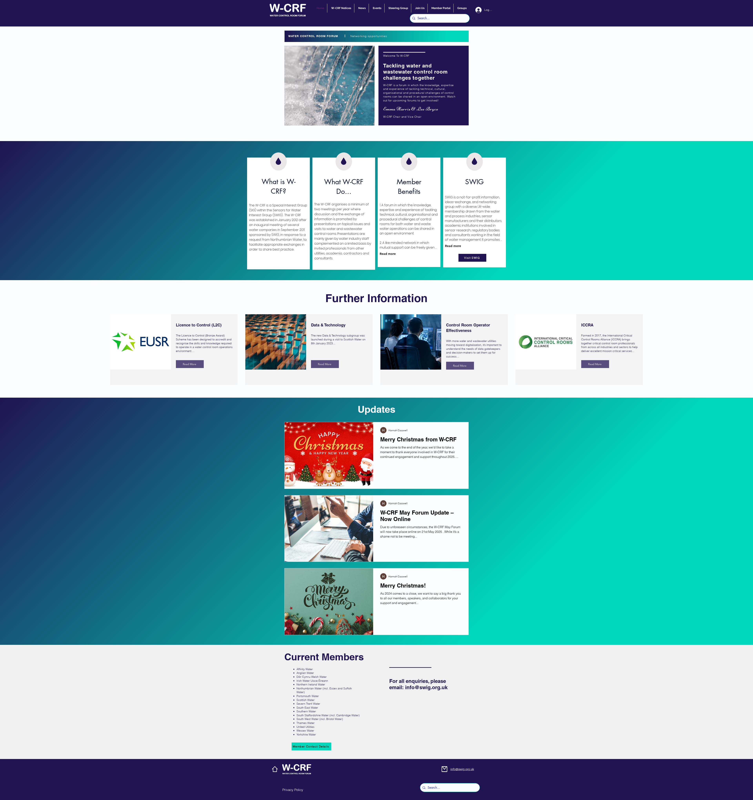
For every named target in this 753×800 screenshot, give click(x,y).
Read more (388, 254)
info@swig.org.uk (426, 687)
